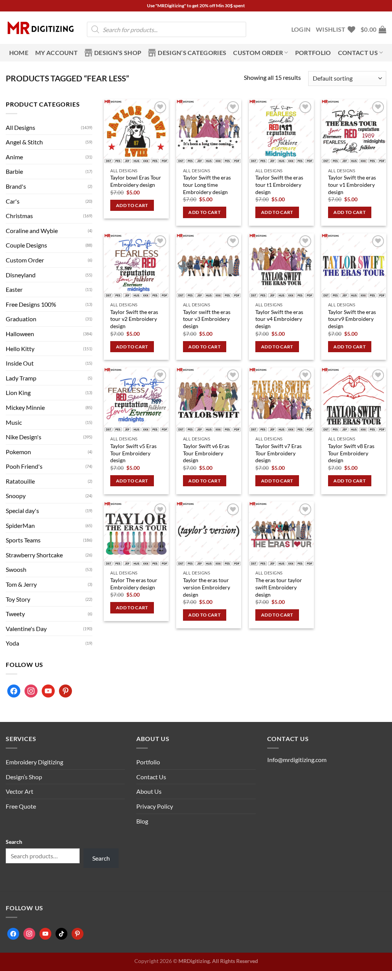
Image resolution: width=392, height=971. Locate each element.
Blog (142, 821)
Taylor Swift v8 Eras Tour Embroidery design (351, 453)
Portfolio (313, 52)
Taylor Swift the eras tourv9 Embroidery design (352, 319)
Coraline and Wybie (32, 230)
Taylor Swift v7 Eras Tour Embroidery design (278, 453)
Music (14, 422)
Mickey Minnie (25, 407)
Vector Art (19, 791)
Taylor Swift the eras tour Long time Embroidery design (207, 184)
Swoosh (16, 569)
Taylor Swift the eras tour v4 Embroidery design (279, 319)
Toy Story (18, 599)
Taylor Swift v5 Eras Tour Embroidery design (133, 453)
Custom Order (258, 52)
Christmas (19, 215)
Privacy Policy (154, 806)
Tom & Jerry (21, 584)
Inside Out (20, 363)
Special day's (22, 510)
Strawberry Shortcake (34, 554)
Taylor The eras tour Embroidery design (133, 584)
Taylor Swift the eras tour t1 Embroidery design (279, 184)
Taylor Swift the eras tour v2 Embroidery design (134, 319)
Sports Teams (23, 540)
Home (18, 52)
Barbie (14, 171)
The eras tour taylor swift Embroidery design (278, 587)
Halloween (20, 333)
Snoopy (16, 495)
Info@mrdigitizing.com (297, 759)
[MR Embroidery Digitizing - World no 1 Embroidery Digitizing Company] (40, 28)
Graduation (21, 318)
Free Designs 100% (31, 304)
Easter (14, 289)
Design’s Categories (192, 52)
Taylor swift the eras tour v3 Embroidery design (206, 319)
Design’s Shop (117, 52)
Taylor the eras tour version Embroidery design (206, 587)
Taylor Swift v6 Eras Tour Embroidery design (206, 453)
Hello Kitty (20, 348)
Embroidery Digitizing (34, 761)
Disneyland (21, 274)
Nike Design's (23, 436)
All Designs (20, 127)
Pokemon (18, 451)
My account (56, 52)
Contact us (358, 52)
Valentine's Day (26, 628)
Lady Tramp (21, 378)
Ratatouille (20, 481)
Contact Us (151, 776)
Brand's (16, 186)
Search (14, 841)
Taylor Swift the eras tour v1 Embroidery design (352, 184)
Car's (13, 201)
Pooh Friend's (24, 466)
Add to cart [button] (132, 205)
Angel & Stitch (24, 142)
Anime (14, 156)
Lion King (18, 392)
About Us (149, 791)
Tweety (15, 613)
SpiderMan (20, 525)
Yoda (12, 643)
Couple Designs (26, 245)
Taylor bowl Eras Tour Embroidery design (135, 181)
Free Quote (21, 806)
